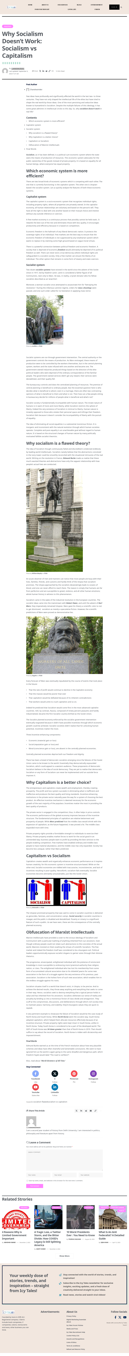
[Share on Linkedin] (46, 71)
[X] (54, 1076)
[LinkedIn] (54, 1090)
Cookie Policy (22, 1352)
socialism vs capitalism (57, 1102)
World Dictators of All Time (53, 1061)
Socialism (30, 154)
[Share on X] (43, 71)
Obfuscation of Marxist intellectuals (44, 145)
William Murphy (37, 573)
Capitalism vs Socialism (39, 141)
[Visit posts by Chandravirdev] (31, 1121)
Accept (27, 1347)
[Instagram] (93, 1076)
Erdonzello (35, 907)
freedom (61, 250)
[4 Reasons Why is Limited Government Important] (16, 1217)
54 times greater (54, 1029)
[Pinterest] (74, 1076)
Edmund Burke (69, 458)
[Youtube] (35, 1090)
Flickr (40, 346)
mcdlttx (34, 346)
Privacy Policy (31, 1352)
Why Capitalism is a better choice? (43, 137)
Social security (75, 916)
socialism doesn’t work (90, 108)
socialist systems (43, 269)
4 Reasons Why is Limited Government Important (14, 1235)
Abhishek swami (10, 1242)
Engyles (34, 675)
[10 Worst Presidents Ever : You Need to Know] (81, 1217)
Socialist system (33, 129)
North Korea (63, 1017)
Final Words (31, 149)
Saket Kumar (41, 1249)
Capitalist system (33, 125)
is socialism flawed (39, 1102)
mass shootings (85, 288)
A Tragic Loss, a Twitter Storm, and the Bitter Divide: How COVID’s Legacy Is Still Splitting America (47, 1238)
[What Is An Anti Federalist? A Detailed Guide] (113, 1217)
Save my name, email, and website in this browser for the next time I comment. (56, 1181)
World (121, 1211)
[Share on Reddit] (49, 71)
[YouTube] (125, 1317)
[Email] (96, 1111)
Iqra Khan (104, 1242)
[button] (51, 1335)
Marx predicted (56, 821)
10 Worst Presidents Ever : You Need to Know (81, 1233)
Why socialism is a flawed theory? (43, 133)
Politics (7, 26)
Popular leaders (117, 1207)
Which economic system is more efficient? (47, 121)
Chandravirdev (17, 68)
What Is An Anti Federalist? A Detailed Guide (111, 1235)
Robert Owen (72, 603)
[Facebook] (35, 1076)
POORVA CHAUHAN (75, 1239)
